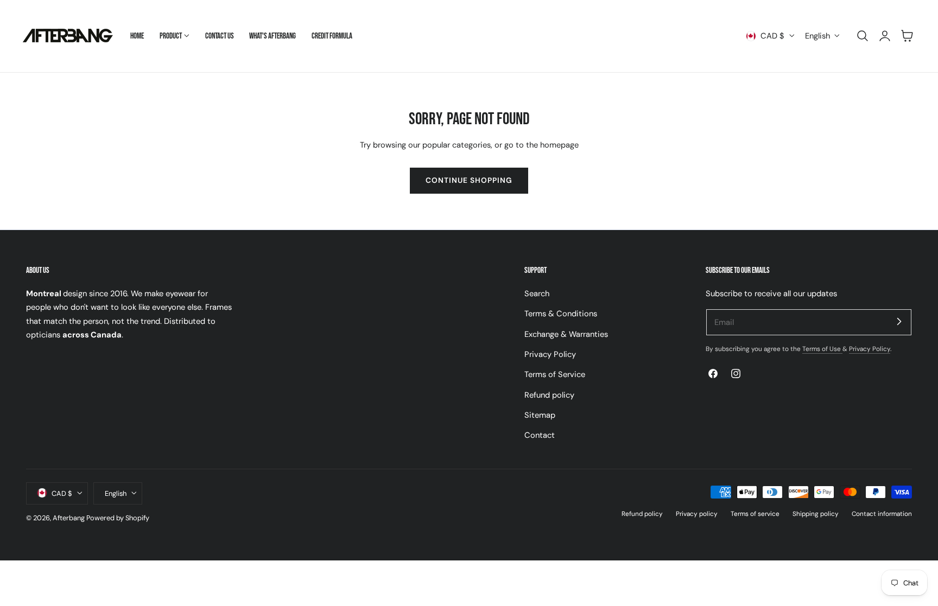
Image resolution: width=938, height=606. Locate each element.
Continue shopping (469, 180)
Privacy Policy (550, 354)
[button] (862, 36)
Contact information (882, 513)
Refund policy (549, 394)
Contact (539, 435)
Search (536, 293)
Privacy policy (697, 513)
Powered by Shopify (117, 517)
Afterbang (69, 517)
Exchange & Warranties (566, 333)
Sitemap (539, 415)
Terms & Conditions (560, 313)
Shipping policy (816, 513)
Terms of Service (554, 374)
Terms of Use (822, 349)
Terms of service (755, 513)
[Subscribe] (899, 322)
